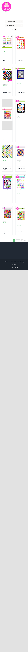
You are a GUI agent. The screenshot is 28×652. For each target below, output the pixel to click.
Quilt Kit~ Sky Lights (18, 116)
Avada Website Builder (18, 261)
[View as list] (15, 29)
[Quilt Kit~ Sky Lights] (21, 107)
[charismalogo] (6, 2)
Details (10, 60)
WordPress (14, 264)
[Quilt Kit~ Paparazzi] (7, 183)
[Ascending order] (21, 21)
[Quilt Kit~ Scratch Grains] (7, 151)
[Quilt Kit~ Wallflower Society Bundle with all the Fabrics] (7, 42)
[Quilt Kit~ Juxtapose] (7, 213)
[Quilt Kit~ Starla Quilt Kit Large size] (7, 75)
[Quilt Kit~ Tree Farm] (21, 43)
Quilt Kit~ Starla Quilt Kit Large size (5, 84)
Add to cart (5, 61)
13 (21, 240)
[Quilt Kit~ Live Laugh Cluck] (21, 183)
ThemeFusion (6, 262)
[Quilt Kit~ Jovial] (21, 214)
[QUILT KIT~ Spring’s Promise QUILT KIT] (7, 114)
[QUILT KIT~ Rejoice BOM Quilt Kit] (21, 152)
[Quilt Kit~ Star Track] (21, 73)
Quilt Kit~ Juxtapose (4, 221)
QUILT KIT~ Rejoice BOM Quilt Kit (19, 160)
